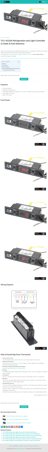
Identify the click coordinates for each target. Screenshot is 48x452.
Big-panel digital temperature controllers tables (14, 368)
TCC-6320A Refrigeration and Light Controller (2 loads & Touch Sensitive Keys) (22, 438)
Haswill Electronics (20, 448)
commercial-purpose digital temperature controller (21, 54)
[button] (18, 62)
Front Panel (4, 65)
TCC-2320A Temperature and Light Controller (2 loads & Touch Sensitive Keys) (22, 435)
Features (4, 63)
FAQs (46, 395)
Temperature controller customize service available (18, 422)
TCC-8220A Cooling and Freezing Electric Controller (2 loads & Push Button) (21, 440)
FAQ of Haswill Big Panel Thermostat (10, 68)
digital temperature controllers (15, 363)
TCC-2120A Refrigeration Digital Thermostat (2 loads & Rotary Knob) (19, 432)
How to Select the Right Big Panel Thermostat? (17, 419)
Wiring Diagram (5, 66)
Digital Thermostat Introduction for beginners (17, 416)
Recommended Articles (9, 70)
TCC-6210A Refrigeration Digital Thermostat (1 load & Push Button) (19, 437)
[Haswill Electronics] (43, 2)
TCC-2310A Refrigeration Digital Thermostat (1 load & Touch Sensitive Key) (21, 433)
